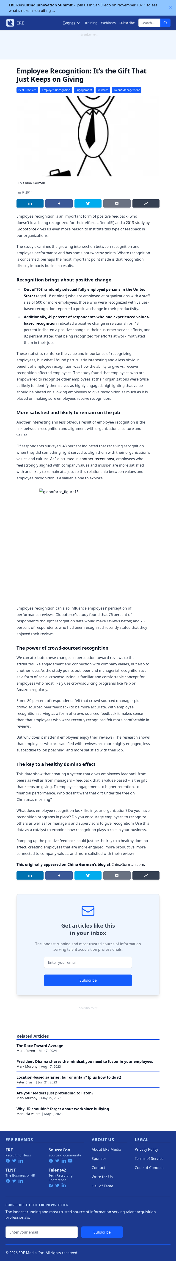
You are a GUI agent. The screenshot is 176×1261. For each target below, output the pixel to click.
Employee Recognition (56, 90)
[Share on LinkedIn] (30, 203)
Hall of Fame (102, 1185)
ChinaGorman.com (127, 864)
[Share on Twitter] (88, 203)
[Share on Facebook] (58, 203)
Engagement (84, 90)
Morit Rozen (25, 1050)
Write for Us (102, 1176)
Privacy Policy (146, 1149)
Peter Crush (25, 1082)
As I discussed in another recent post (82, 458)
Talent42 (57, 1170)
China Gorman (34, 183)
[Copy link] (146, 203)
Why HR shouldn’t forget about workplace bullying (62, 1108)
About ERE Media (106, 1149)
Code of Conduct (149, 1167)
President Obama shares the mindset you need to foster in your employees (84, 1061)
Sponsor (99, 1158)
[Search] (165, 23)
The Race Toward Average (39, 1045)
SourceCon (59, 1150)
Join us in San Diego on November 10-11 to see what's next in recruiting (83, 8)
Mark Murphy (26, 1066)
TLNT (11, 1170)
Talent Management (127, 90)
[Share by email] (116, 203)
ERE (9, 1150)
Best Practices (27, 90)
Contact (98, 1167)
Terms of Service (149, 1158)
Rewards (102, 90)
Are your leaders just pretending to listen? (55, 1093)
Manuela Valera (28, 1114)
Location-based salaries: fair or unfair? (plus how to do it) (68, 1077)
